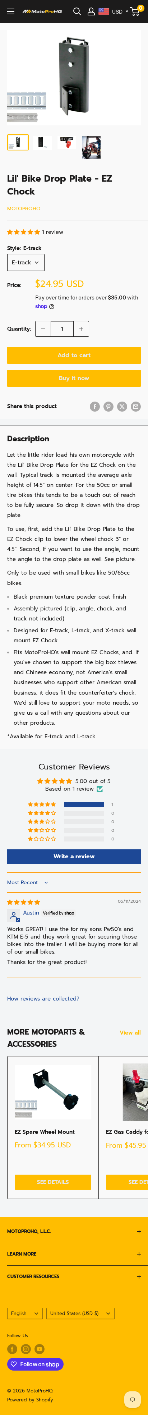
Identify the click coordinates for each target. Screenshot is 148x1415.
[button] (24, 232)
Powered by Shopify (30, 1399)
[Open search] (77, 11)
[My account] (91, 11)
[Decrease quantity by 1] (43, 328)
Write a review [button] (74, 856)
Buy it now (74, 378)
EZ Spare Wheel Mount (45, 1132)
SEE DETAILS (53, 1182)
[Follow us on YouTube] (39, 1349)
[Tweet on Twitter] (122, 406)
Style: (24, 248)
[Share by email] (136, 406)
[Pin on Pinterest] (108, 406)
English (19, 1313)
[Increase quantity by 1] (81, 328)
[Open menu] (10, 11)
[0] (134, 11)
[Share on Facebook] (95, 406)
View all (130, 1033)
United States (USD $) (74, 1313)
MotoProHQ (23, 208)
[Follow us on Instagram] (26, 1349)
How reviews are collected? (43, 999)
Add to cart (74, 355)
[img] (23, 902)
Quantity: (19, 329)
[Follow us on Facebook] (12, 1349)
